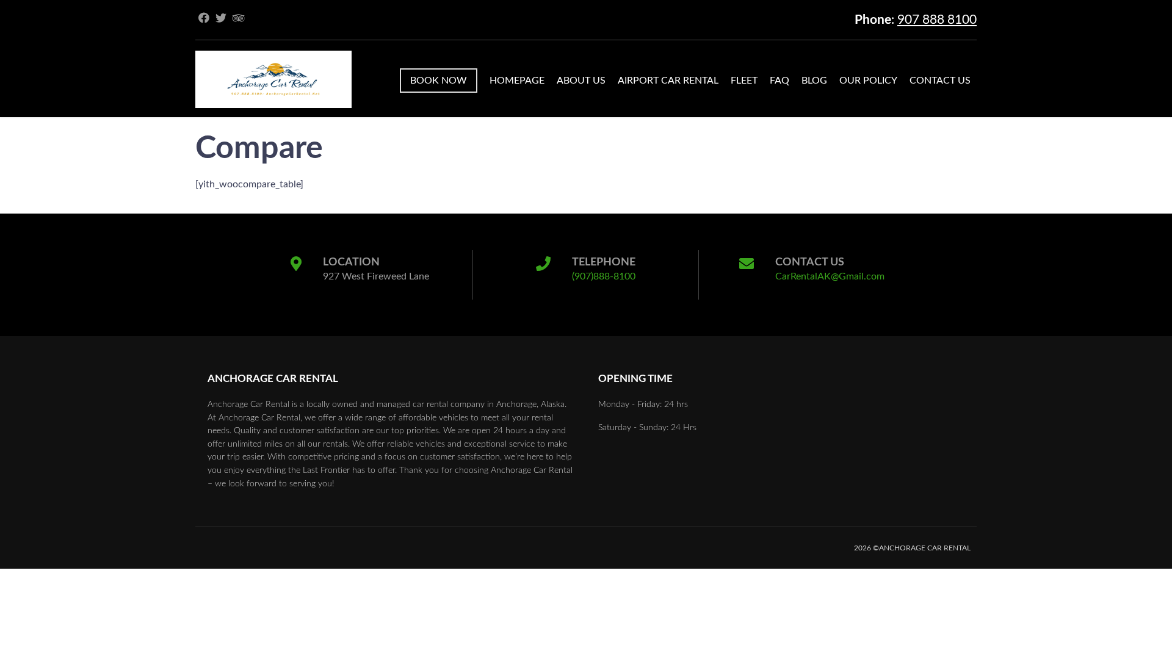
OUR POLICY (868, 80)
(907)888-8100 (603, 276)
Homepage (517, 80)
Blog (814, 80)
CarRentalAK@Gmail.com (829, 276)
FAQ (779, 80)
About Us (581, 80)
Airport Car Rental (668, 80)
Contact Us (940, 80)
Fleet (744, 80)
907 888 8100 (937, 19)
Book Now (438, 80)
